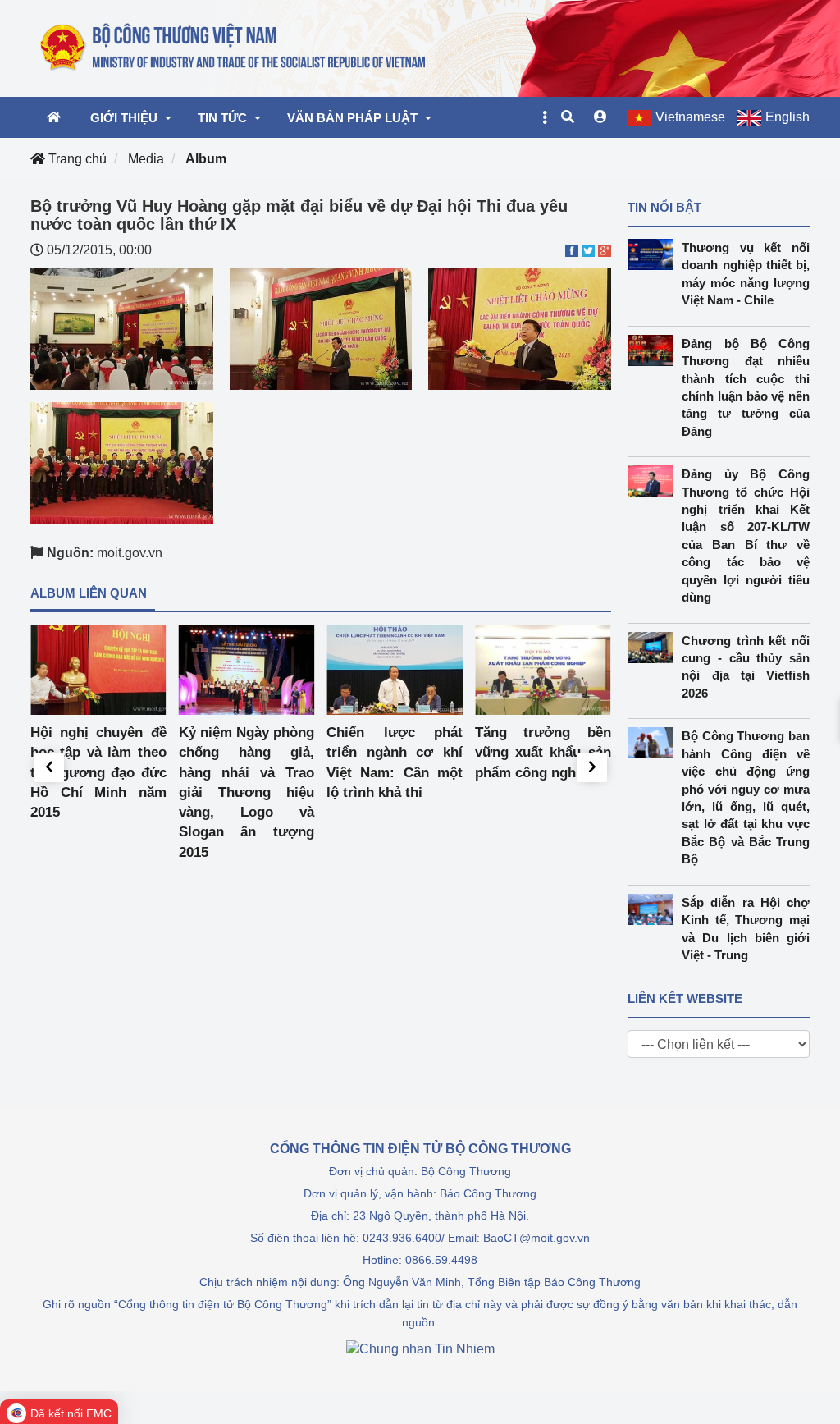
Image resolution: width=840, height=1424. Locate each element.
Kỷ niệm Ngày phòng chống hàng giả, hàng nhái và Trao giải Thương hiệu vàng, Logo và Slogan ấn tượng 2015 (247, 792)
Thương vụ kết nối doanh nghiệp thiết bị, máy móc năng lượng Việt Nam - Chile (746, 273)
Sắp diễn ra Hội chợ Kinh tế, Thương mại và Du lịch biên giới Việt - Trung (746, 928)
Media (146, 159)
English (787, 117)
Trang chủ (76, 159)
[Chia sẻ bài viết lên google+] (604, 250)
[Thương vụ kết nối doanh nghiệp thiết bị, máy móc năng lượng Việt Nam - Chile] (655, 254)
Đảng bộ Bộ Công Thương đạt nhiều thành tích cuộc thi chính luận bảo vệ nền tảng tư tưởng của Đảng (746, 387)
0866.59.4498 (441, 1259)
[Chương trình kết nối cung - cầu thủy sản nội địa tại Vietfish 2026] (655, 647)
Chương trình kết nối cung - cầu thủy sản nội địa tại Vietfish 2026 (746, 667)
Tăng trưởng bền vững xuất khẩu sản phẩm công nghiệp (543, 753)
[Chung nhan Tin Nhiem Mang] (420, 1348)
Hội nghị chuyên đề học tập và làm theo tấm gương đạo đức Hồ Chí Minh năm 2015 (98, 772)
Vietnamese (690, 117)
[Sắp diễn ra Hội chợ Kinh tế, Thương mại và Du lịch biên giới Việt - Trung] (655, 909)
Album (205, 159)
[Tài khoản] (600, 117)
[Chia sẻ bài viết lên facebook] (571, 250)
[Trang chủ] (234, 47)
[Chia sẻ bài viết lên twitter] (588, 250)
